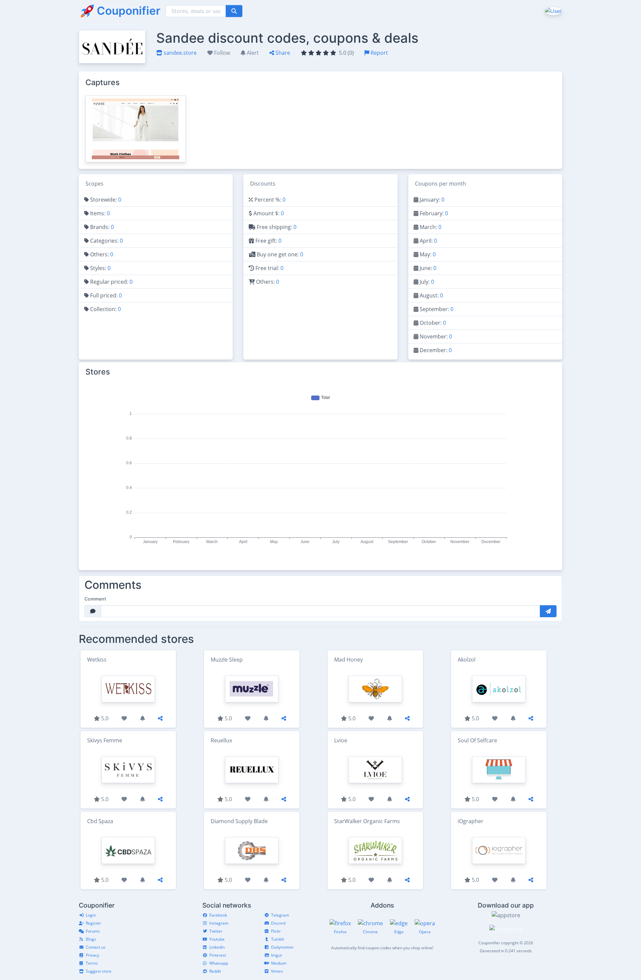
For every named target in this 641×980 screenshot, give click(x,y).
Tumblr (277, 939)
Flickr (276, 931)
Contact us (95, 947)
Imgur (276, 955)
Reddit (215, 971)
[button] (552, 10)
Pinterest (217, 955)
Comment (95, 598)
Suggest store (99, 971)
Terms (92, 963)
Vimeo (277, 971)
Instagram (218, 923)
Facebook (218, 915)
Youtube (217, 939)
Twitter (215, 931)
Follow (221, 52)
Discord (278, 923)
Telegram (280, 915)
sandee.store (179, 52)
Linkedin (217, 947)
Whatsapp (218, 963)
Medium (278, 963)
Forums (93, 931)
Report (378, 52)
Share (282, 52)
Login (91, 915)
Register (93, 923)
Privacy (92, 955)
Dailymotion (282, 947)
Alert (252, 52)
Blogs (91, 939)
